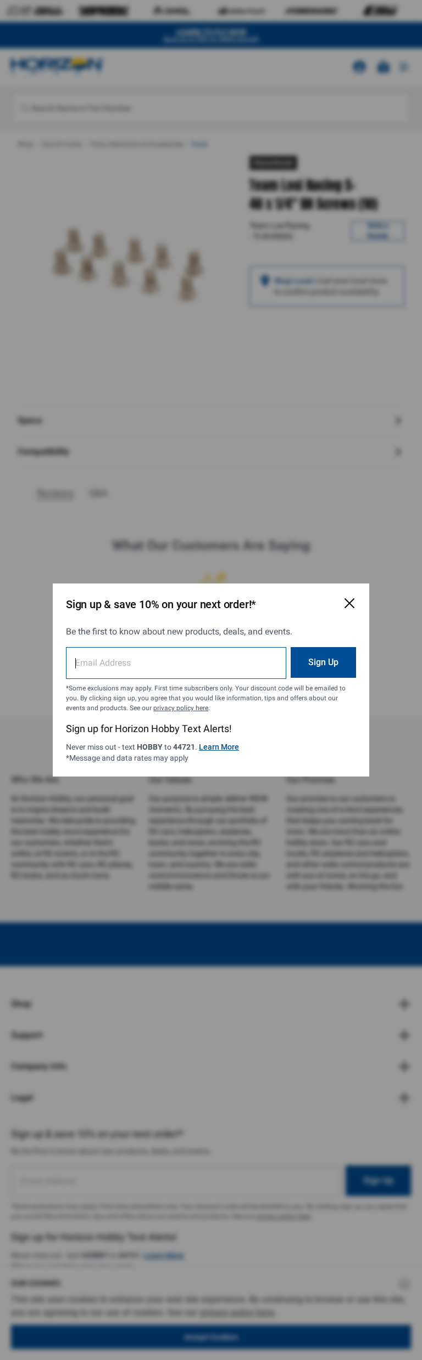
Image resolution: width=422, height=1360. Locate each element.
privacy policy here (180, 708)
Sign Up (323, 662)
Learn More (219, 747)
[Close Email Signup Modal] (349, 603)
